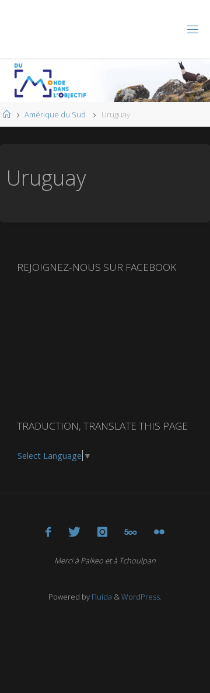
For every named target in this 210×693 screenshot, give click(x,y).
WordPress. (141, 596)
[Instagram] (102, 532)
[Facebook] (48, 532)
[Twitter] (74, 532)
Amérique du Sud (55, 114)
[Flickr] (159, 532)
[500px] (130, 532)
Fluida (101, 596)
